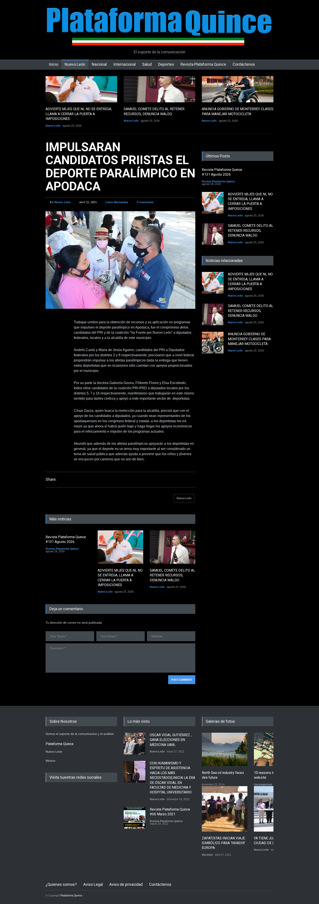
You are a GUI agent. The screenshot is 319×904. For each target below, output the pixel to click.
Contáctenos (244, 64)
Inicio (53, 64)
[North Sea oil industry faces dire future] (224, 749)
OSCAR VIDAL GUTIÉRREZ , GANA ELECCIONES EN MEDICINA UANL (171, 740)
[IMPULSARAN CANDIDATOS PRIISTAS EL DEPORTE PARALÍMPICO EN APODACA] (120, 260)
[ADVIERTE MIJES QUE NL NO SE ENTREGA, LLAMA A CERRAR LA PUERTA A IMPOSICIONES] (81, 89)
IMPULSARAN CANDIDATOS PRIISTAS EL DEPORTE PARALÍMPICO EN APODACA (120, 166)
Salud (147, 64)
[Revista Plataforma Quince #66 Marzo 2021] (134, 818)
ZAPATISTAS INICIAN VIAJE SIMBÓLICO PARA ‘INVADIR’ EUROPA (223, 843)
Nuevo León (75, 64)
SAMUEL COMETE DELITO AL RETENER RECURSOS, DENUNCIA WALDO (172, 575)
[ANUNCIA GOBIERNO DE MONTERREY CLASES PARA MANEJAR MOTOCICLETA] (237, 89)
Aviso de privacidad (126, 884)
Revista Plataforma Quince (203, 64)
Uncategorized (263, 784)
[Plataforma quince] (159, 39)
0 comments (145, 202)
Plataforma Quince (71, 895)
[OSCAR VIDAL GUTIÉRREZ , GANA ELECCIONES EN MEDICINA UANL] (134, 743)
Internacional (124, 64)
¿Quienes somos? (61, 884)
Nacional (99, 64)
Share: (51, 479)
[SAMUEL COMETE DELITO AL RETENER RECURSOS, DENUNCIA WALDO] (159, 89)
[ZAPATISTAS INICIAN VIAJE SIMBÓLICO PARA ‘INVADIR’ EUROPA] (224, 809)
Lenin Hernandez (116, 202)
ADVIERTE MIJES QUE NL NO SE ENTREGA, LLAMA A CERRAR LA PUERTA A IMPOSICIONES (79, 114)
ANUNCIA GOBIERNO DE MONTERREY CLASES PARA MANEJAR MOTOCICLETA (249, 339)
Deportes (166, 64)
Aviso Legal (93, 884)
